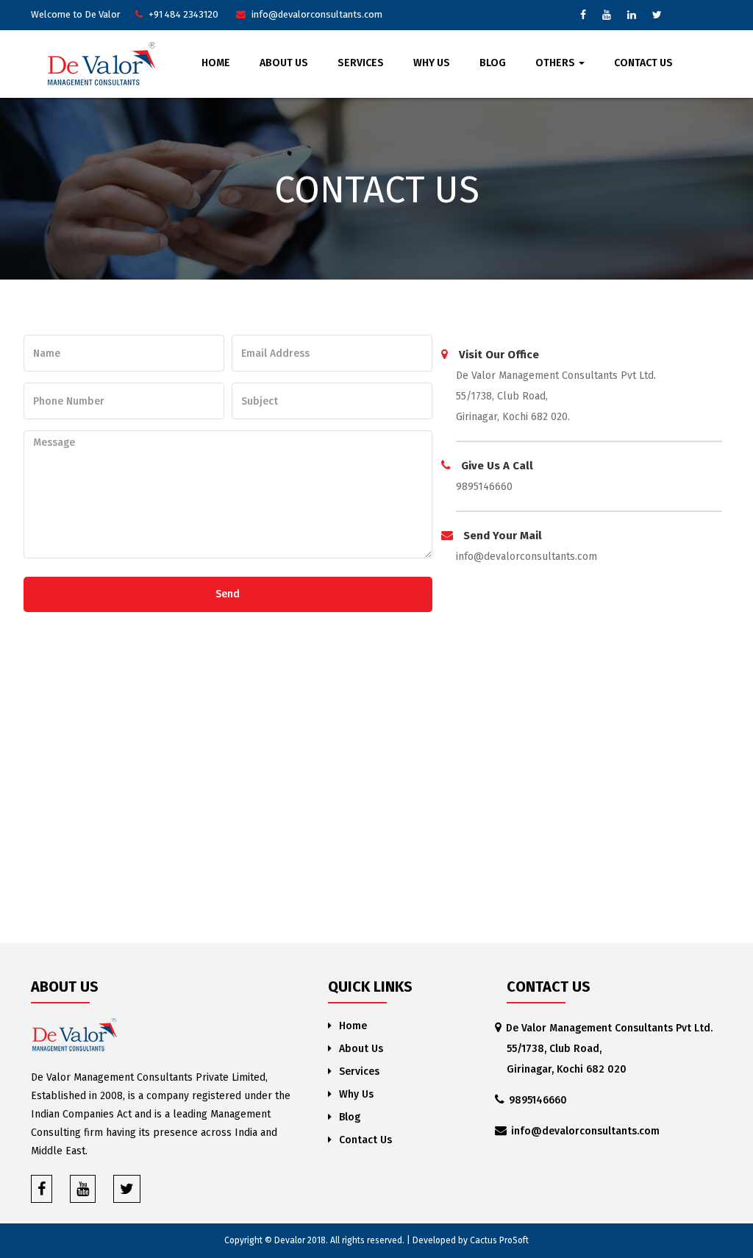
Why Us (431, 63)
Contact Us (643, 63)
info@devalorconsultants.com (526, 556)
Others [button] (556, 63)
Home (215, 63)
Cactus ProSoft (499, 1240)
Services (361, 63)
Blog (492, 63)
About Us (284, 63)
